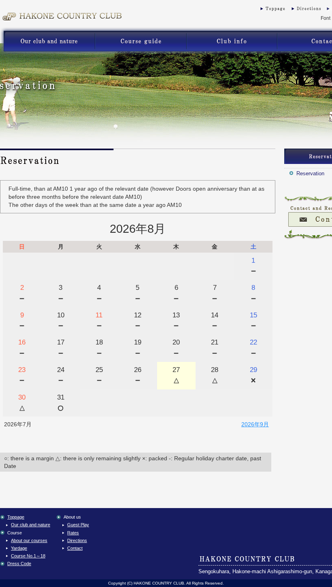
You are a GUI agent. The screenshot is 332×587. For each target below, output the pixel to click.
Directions (77, 540)
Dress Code (19, 563)
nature (47, 41)
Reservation (310, 173)
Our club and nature (30, 524)
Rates (73, 532)
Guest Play (231, 41)
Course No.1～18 (28, 555)
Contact (75, 548)
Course (140, 41)
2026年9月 (255, 424)
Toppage (269, 10)
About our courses (29, 540)
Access (305, 10)
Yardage (19, 548)
